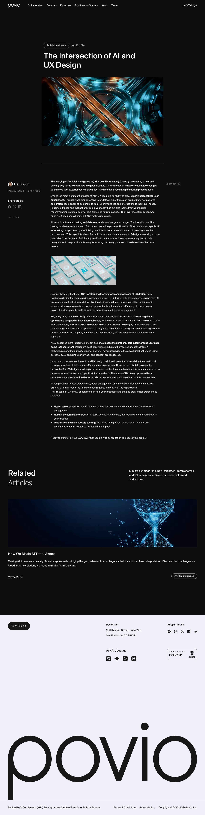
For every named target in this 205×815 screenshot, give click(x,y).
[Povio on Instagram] (175, 631)
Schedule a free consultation (105, 438)
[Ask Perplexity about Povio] (125, 659)
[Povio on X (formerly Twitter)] (182, 631)
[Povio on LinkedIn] (188, 631)
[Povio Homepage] (14, 5)
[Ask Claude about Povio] (133, 659)
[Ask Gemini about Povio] (117, 659)
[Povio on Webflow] (195, 631)
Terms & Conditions (125, 807)
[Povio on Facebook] (169, 631)
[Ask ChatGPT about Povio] (108, 659)
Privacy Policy (147, 807)
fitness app (68, 208)
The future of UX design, (124, 373)
